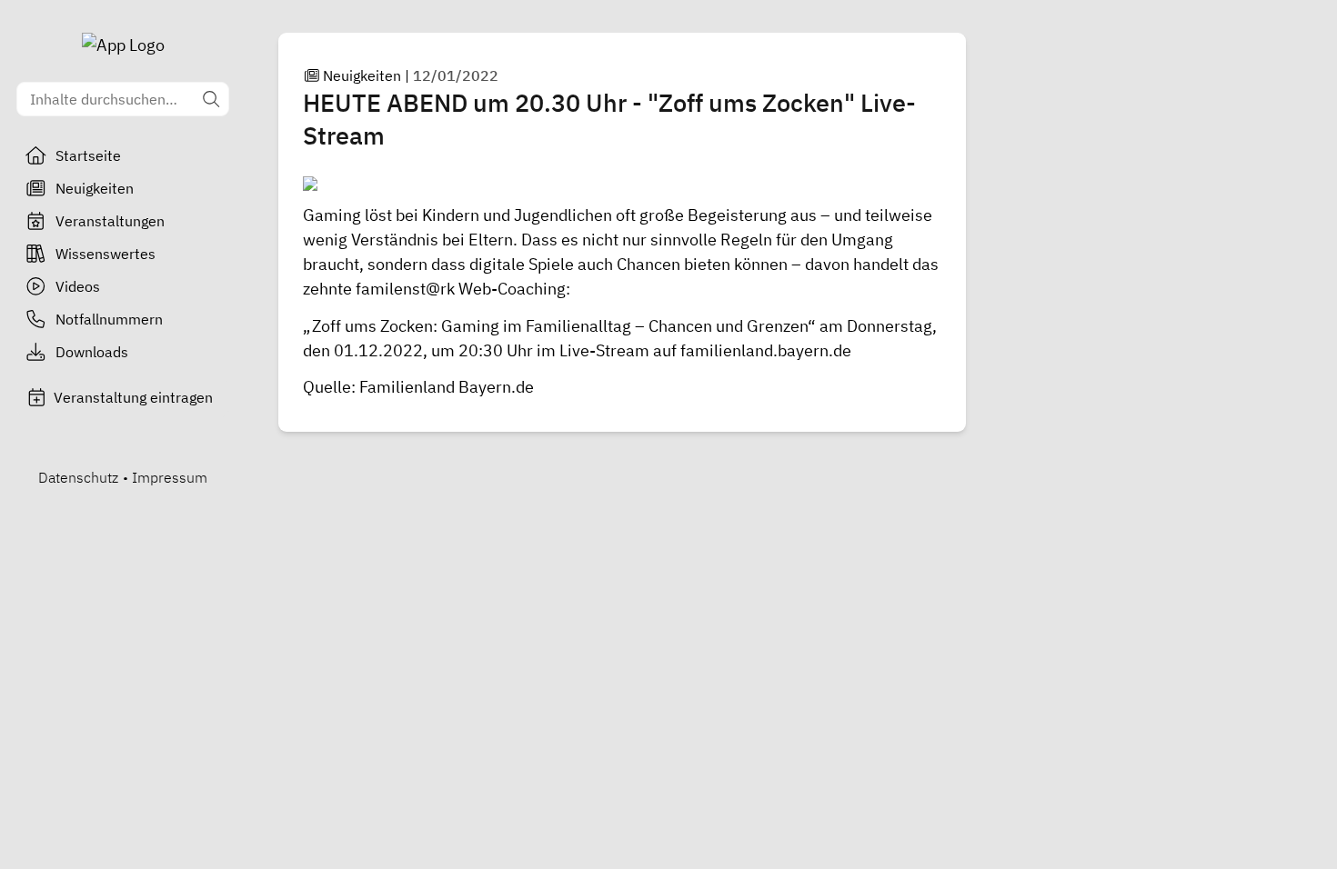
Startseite (88, 155)
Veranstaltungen (110, 221)
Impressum (169, 477)
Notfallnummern (109, 319)
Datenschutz (78, 477)
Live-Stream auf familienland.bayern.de (705, 350)
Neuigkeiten (94, 188)
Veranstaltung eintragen (133, 397)
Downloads (91, 352)
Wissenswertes (105, 254)
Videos (77, 286)
